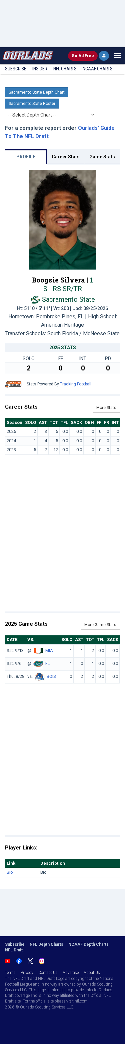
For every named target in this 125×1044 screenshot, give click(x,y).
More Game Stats (100, 624)
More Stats (106, 407)
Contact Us (48, 972)
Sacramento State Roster (32, 103)
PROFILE (25, 156)
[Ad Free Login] (104, 56)
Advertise (71, 972)
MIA (49, 650)
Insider (39, 68)
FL (47, 663)
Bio (10, 872)
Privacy (27, 972)
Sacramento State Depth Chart (37, 92)
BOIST (52, 676)
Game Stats (102, 156)
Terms (10, 972)
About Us (92, 972)
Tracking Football (75, 384)
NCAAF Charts (98, 68)
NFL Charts (65, 68)
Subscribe (15, 68)
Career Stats (66, 156)
